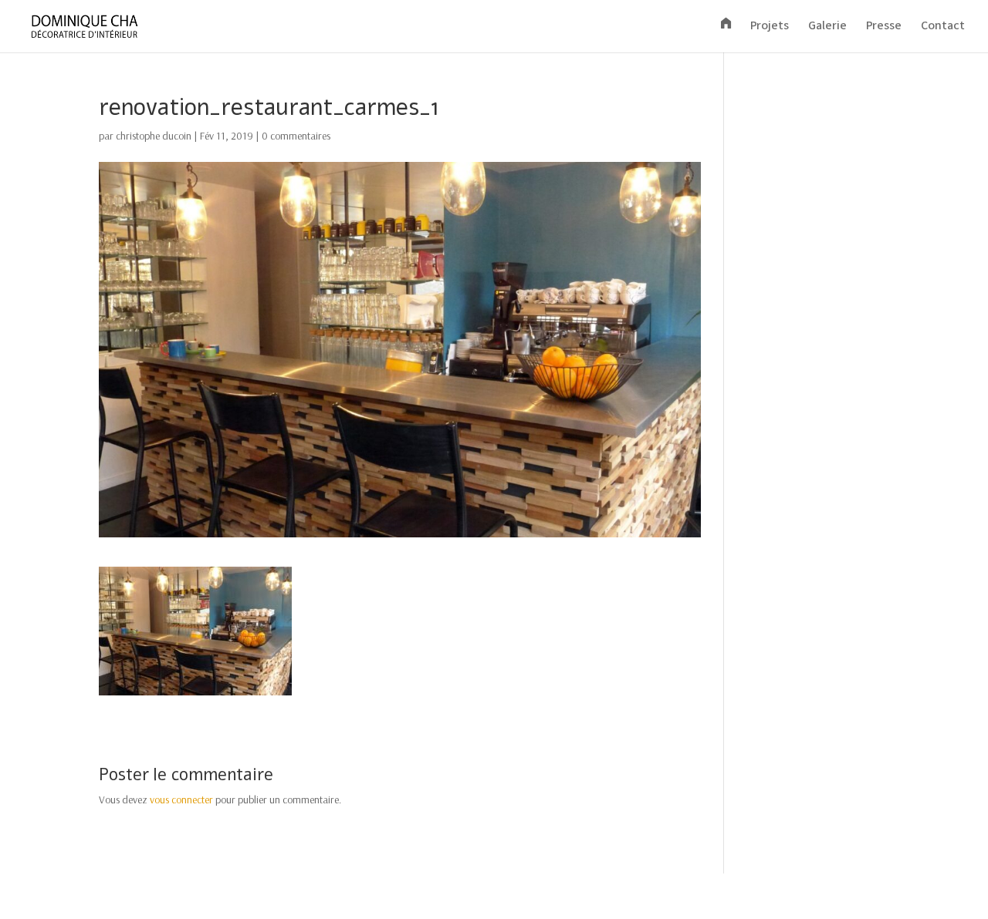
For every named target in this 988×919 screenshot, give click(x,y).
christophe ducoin (153, 136)
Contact (943, 28)
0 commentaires (296, 136)
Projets (769, 28)
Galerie (827, 28)
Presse (884, 28)
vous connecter (181, 799)
